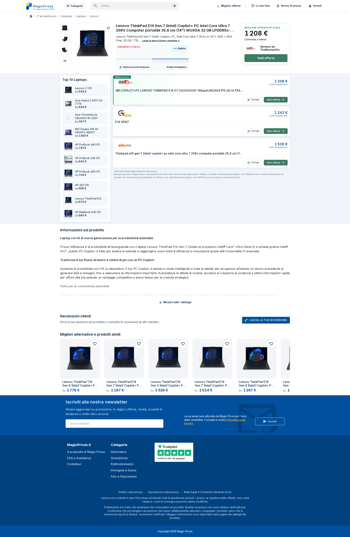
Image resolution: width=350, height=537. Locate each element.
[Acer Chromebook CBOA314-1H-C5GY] (68, 118)
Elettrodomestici (122, 464)
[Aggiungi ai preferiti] (108, 28)
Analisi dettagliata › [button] (177, 67)
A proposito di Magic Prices (86, 452)
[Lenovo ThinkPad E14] (68, 200)
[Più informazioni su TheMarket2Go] (251, 48)
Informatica (118, 452)
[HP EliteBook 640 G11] (68, 213)
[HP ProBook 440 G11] (68, 146)
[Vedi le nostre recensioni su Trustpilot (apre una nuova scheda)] (174, 459)
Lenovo (94, 16)
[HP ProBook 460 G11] (68, 173)
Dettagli (255, 99)
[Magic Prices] (42, 6)
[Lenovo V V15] (68, 89)
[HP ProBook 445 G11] (68, 159)
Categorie (77, 5)
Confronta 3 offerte (255, 39)
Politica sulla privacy (131, 492)
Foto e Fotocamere (124, 476)
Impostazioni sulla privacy (163, 492)
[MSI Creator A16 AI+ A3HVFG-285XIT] (68, 132)
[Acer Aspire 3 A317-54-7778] (68, 103)
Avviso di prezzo (291, 5)
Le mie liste (263, 5)
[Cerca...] (134, 6)
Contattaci (74, 464)
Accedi (317, 5)
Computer (66, 16)
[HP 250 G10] (68, 186)
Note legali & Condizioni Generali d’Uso (208, 492)
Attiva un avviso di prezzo (136, 67)
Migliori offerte (231, 5)
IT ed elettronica (47, 16)
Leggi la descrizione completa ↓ (161, 40)
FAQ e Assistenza (79, 458)
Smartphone (119, 458)
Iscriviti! (272, 421)
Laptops (81, 16)
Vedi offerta (266, 58)
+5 (64, 60)
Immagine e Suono (123, 470)
